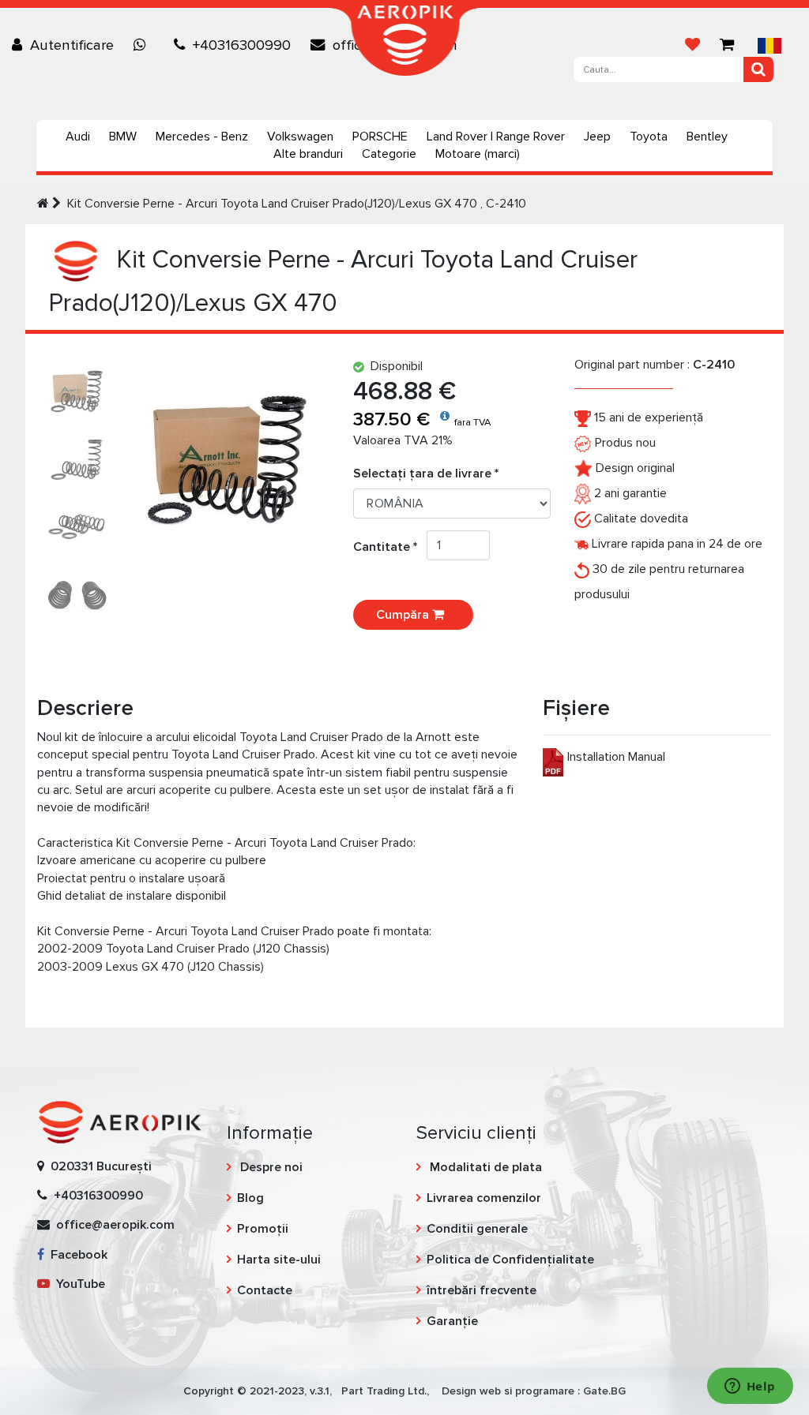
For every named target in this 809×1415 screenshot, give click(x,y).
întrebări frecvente (481, 1290)
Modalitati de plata (484, 1167)
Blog (250, 1198)
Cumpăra (404, 615)
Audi (78, 136)
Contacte (264, 1290)
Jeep (597, 136)
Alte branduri (308, 154)
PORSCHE (380, 136)
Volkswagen (300, 136)
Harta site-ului (279, 1259)
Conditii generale (477, 1229)
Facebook (75, 1255)
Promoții (262, 1229)
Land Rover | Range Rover (496, 136)
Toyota (649, 136)
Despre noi (270, 1167)
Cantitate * (390, 547)
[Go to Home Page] (43, 204)
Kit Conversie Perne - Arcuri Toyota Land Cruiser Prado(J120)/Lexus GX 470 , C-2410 (296, 204)
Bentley (707, 136)
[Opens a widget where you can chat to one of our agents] (749, 1387)
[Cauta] (758, 69)
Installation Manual (616, 757)
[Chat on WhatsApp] (144, 45)
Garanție (452, 1321)
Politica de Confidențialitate (510, 1259)
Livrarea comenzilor (484, 1198)
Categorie (389, 154)
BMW (123, 136)
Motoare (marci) (477, 154)
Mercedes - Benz (202, 136)
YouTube (77, 1284)
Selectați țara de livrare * (426, 473)
